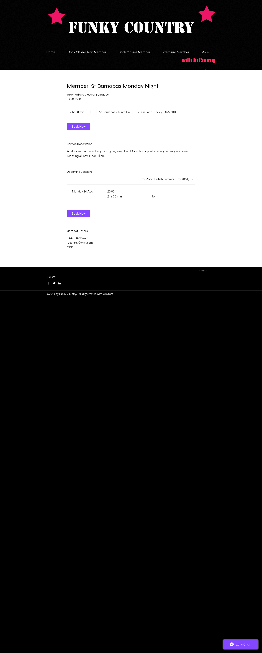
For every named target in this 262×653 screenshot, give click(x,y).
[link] (78, 126)
